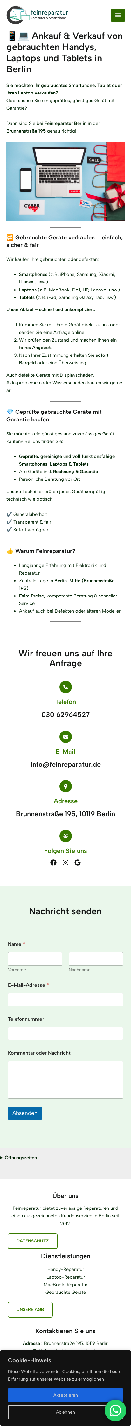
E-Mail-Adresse (28, 985)
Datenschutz (33, 1240)
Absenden (25, 1113)
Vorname (17, 970)
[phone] (65, 687)
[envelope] (65, 737)
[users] (65, 836)
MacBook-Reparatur (65, 1284)
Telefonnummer (26, 1019)
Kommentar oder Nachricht (39, 1053)
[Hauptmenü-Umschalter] (118, 15)
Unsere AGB (30, 1309)
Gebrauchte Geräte (65, 1292)
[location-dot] (65, 786)
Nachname (80, 970)
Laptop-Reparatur (65, 1277)
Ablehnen (65, 1412)
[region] (65, 1388)
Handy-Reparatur (65, 1269)
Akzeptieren (65, 1395)
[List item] (53, 862)
